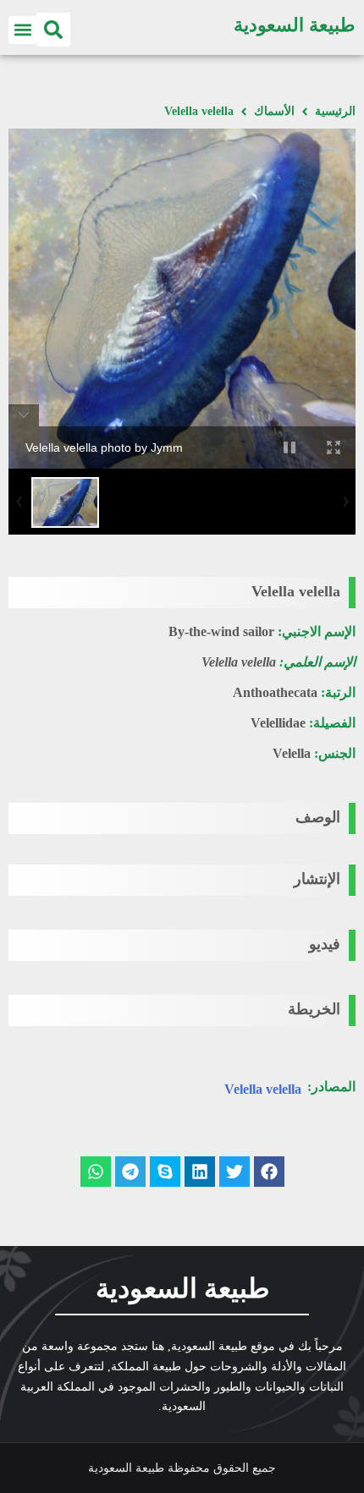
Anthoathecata (275, 692)
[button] (53, 30)
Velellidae (278, 723)
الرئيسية (335, 111)
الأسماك (274, 111)
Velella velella (262, 1089)
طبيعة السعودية (295, 25)
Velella (292, 753)
